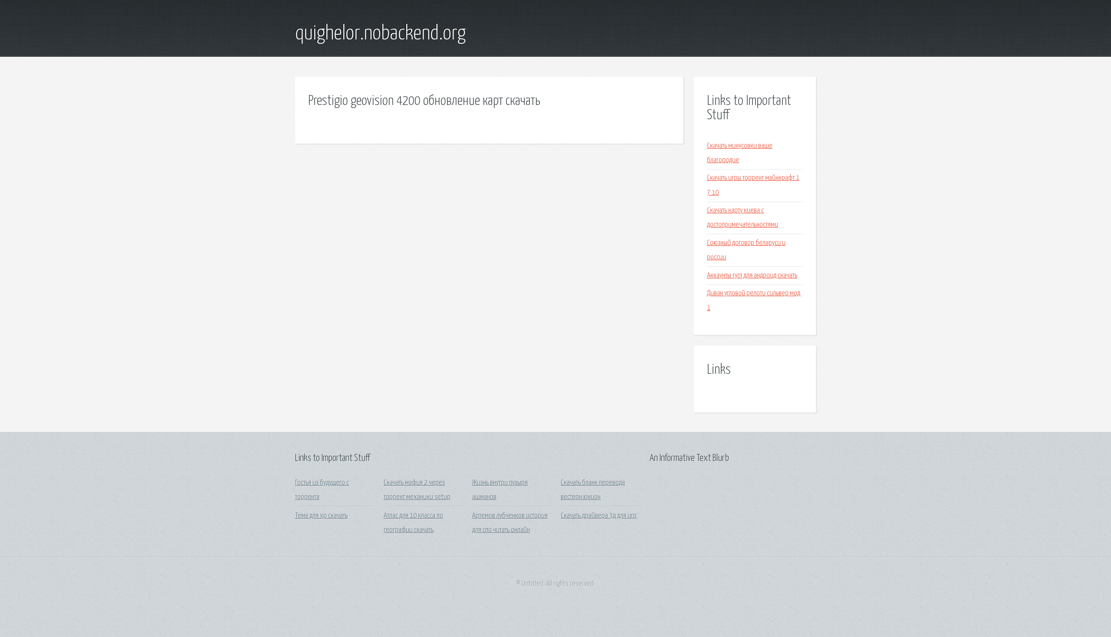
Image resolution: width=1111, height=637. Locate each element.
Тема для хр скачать (321, 515)
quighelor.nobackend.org (380, 34)
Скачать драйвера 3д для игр (599, 515)
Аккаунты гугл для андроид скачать (752, 275)
